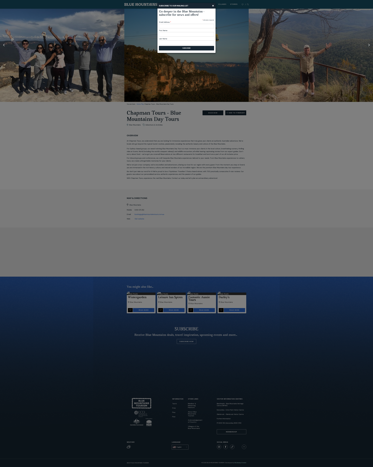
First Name (163, 30)
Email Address (165, 22)
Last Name (163, 39)
